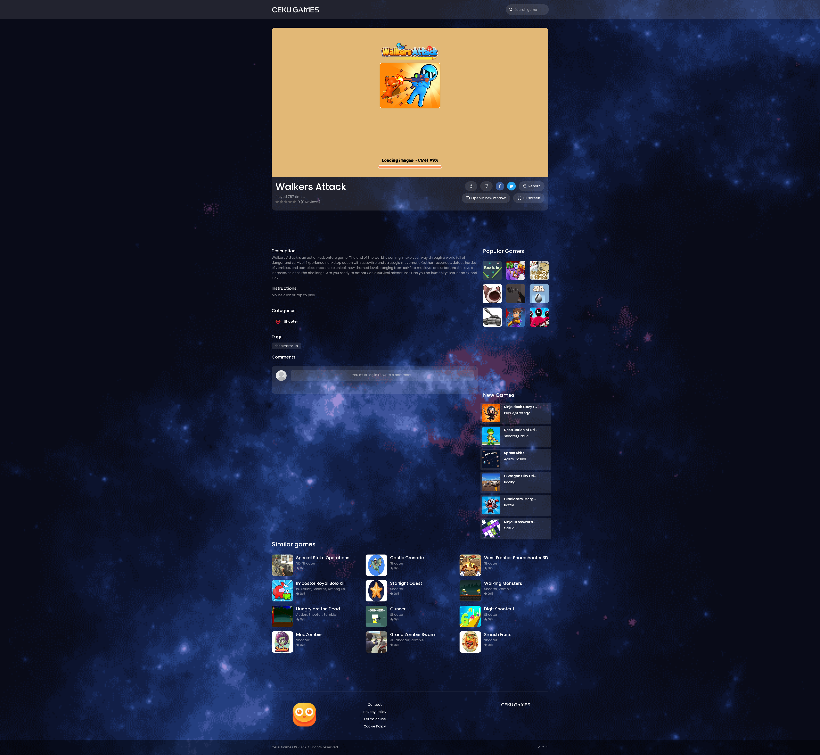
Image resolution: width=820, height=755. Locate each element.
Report (534, 186)
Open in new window (488, 198)
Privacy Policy (374, 711)
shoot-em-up (286, 345)
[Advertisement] (410, 224)
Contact (375, 704)
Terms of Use (375, 719)
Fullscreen (531, 198)
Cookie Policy (375, 726)
